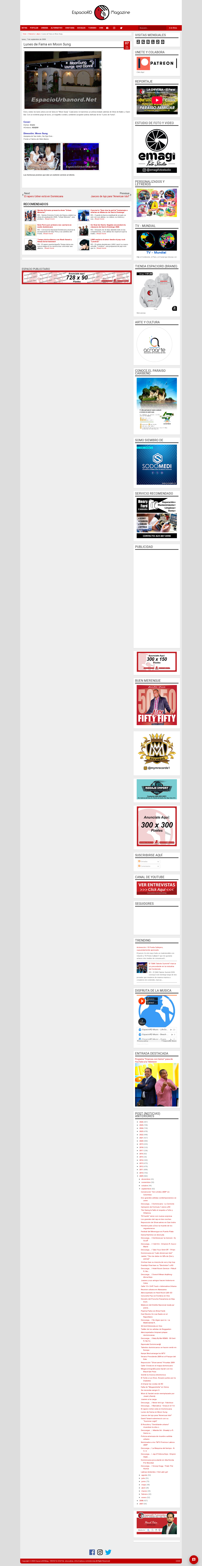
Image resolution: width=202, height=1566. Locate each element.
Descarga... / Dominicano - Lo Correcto (157, 1204)
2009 (141, 1176)
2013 (141, 1163)
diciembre (146, 1179)
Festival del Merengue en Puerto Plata (157, 1232)
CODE (178, 1561)
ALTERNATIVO (56, 28)
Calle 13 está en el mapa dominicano (157, 1366)
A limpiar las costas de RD (152, 1384)
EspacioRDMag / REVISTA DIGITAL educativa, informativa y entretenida (65, 1561)
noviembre (146, 1182)
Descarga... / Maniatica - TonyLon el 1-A (158, 1406)
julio (143, 1478)
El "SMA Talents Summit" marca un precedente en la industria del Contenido (162, 966)
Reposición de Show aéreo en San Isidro (158, 1222)
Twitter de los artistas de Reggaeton (156, 1329)
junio (143, 1481)
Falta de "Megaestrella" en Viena (155, 1387)
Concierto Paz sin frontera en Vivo (155, 1296)
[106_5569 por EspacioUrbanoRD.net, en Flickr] (42, 170)
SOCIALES (81, 28)
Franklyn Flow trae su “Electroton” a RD (157, 1265)
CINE (101, 28)
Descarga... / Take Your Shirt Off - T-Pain (158, 1250)
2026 (141, 1122)
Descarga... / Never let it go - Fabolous (157, 1403)
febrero (144, 1494)
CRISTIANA (69, 28)
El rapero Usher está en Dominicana (156, 1409)
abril (143, 1488)
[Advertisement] (157, 598)
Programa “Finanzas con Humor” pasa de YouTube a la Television (154, 1060)
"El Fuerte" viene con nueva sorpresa (156, 1216)
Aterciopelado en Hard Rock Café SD (156, 1293)
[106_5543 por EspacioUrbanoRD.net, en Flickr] (81, 170)
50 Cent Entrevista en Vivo (151, 1326)
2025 (141, 1125)
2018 (141, 1147)
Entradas (144, 861)
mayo (144, 1485)
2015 (141, 1157)
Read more (50, 219)
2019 (141, 1144)
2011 (141, 1170)
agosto (144, 1475)
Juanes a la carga (149, 1399)
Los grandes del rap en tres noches (156, 1219)
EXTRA (24, 28)
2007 (141, 1504)
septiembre (146, 1189)
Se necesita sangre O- (150, 1390)
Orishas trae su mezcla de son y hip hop (158, 1262)
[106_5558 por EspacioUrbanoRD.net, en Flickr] (63, 109)
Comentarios (145, 866)
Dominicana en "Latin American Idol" (156, 1253)
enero (144, 1497)
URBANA (44, 28)
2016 (141, 1154)
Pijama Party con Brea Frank (153, 1311)
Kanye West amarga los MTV (153, 1353)
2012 (141, 1166)
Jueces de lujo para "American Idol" (156, 1415)
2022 (141, 1135)
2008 (141, 1501)
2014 (141, 1160)
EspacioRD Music (143, 1044)
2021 (141, 1138)
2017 (141, 1151)
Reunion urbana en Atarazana (153, 1290)
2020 (141, 1141)
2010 (141, 1173)
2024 (141, 1128)
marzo (144, 1491)
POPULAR (34, 28)
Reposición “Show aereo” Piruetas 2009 (158, 1363)
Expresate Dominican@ (151, 1344)
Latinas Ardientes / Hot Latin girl (154, 1472)
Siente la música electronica (153, 1375)
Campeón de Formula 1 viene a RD (155, 1207)
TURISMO (92, 28)
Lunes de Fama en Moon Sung (47, 44)
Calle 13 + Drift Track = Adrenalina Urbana (158, 1286)
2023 (141, 1131)
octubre (145, 1186)
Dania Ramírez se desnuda (152, 1235)
